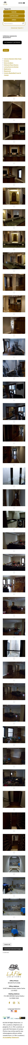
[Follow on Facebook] (9, 1003)
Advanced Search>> (17, 28)
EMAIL (6, 50)
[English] (12, 1011)
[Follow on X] (19, 1003)
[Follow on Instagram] (14, 1003)
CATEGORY (14, 16)
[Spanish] (15, 1011)
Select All (7, 944)
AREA (14, 20)
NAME (14, 12)
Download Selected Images (12, 949)
